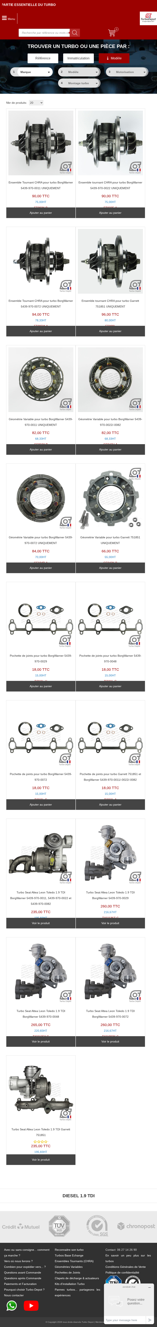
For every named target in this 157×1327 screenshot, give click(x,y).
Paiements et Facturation (20, 1284)
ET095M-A (41, 313)
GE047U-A (110, 432)
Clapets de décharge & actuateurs (77, 1278)
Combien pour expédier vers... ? (25, 1266)
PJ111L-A (110, 786)
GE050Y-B (41, 432)
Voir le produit (41, 923)
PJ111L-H (41, 668)
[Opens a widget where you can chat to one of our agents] (129, 1304)
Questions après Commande (22, 1278)
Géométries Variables (69, 1266)
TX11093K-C (110, 1023)
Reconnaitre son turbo (69, 1249)
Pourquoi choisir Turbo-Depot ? (24, 1289)
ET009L (110, 313)
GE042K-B (110, 550)
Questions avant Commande (22, 1272)
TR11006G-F (40, 908)
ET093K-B (41, 195)
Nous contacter (14, 1295)
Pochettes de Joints (67, 1272)
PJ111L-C (41, 786)
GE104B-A (41, 550)
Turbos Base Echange (69, 1255)
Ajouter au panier (41, 212)
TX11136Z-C (110, 905)
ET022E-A (110, 195)
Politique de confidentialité (122, 1272)
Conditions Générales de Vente (125, 1266)
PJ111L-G (110, 668)
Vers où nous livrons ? (18, 1261)
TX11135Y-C (41, 1023)
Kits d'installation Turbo (70, 1284)
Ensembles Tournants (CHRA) (74, 1261)
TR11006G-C (40, 1143)
